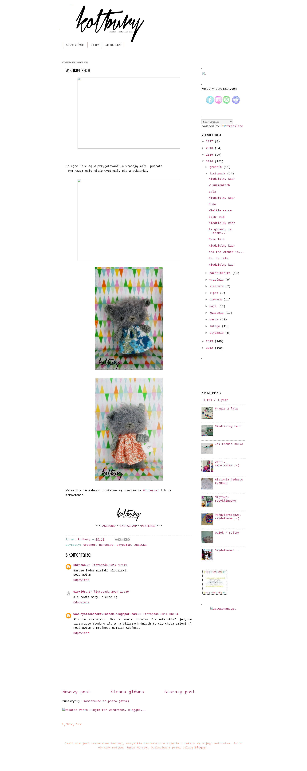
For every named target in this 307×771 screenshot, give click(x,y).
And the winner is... (226, 252)
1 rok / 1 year (215, 400)
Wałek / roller (227, 533)
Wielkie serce (220, 210)
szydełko (124, 545)
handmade (106, 545)
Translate (235, 126)
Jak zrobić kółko (229, 444)
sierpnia (217, 286)
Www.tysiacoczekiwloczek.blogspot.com (105, 614)
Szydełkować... (227, 550)
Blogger (201, 747)
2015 (210, 155)
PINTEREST (149, 526)
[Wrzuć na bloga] (119, 539)
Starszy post (179, 692)
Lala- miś (217, 217)
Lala (212, 191)
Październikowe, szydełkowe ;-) (228, 516)
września (217, 280)
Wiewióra (80, 592)
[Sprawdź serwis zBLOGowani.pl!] (223, 609)
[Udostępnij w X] (122, 539)
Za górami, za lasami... (220, 231)
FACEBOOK (108, 526)
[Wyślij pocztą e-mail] (116, 539)
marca (214, 319)
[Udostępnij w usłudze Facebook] (125, 539)
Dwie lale (217, 239)
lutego (215, 326)
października (220, 273)
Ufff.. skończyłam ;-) (227, 463)
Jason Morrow (136, 747)
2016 (210, 148)
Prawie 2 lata (226, 408)
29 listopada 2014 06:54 (158, 614)
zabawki (140, 545)
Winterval (151, 490)
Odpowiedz (81, 580)
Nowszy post (76, 692)
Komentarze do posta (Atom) (106, 701)
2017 (210, 141)
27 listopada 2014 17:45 (108, 592)
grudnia (216, 167)
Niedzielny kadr (222, 179)
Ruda (212, 204)
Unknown (79, 565)
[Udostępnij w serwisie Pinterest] (128, 539)
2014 (210, 161)
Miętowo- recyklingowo (225, 499)
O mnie (95, 45)
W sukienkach (219, 185)
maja (213, 306)
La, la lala (218, 258)
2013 (210, 341)
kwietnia (217, 313)
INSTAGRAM (128, 526)
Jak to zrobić (113, 45)
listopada (218, 173)
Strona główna (75, 45)
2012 (210, 348)
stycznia (217, 333)
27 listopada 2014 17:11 (107, 565)
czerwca (216, 299)
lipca (214, 293)
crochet (89, 545)
